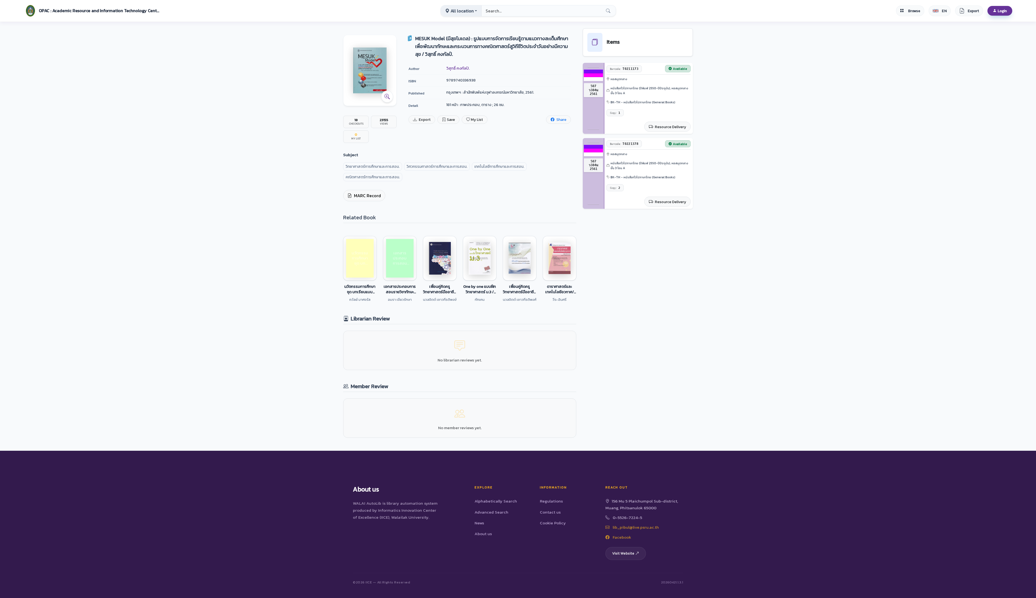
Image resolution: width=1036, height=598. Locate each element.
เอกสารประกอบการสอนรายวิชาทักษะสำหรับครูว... (400, 289)
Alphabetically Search (496, 501)
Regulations (551, 501)
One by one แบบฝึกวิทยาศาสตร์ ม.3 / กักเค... (479, 289)
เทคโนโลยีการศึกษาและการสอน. (499, 166)
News (479, 523)
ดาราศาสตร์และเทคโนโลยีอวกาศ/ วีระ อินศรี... (559, 289)
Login (1002, 10)
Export (424, 119)
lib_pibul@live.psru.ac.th (635, 527)
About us (483, 534)
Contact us (550, 512)
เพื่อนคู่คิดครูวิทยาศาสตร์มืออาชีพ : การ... (439, 289)
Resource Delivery (670, 127)
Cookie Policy (553, 523)
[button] (92, 10)
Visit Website (623, 553)
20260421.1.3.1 (672, 582)
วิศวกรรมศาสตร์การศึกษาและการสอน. (437, 166)
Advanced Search (491, 512)
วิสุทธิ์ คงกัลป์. (458, 68)
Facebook (621, 537)
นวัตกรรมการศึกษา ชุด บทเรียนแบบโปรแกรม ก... (359, 289)
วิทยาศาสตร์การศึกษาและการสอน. (373, 166)
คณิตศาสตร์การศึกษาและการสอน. (373, 177)
